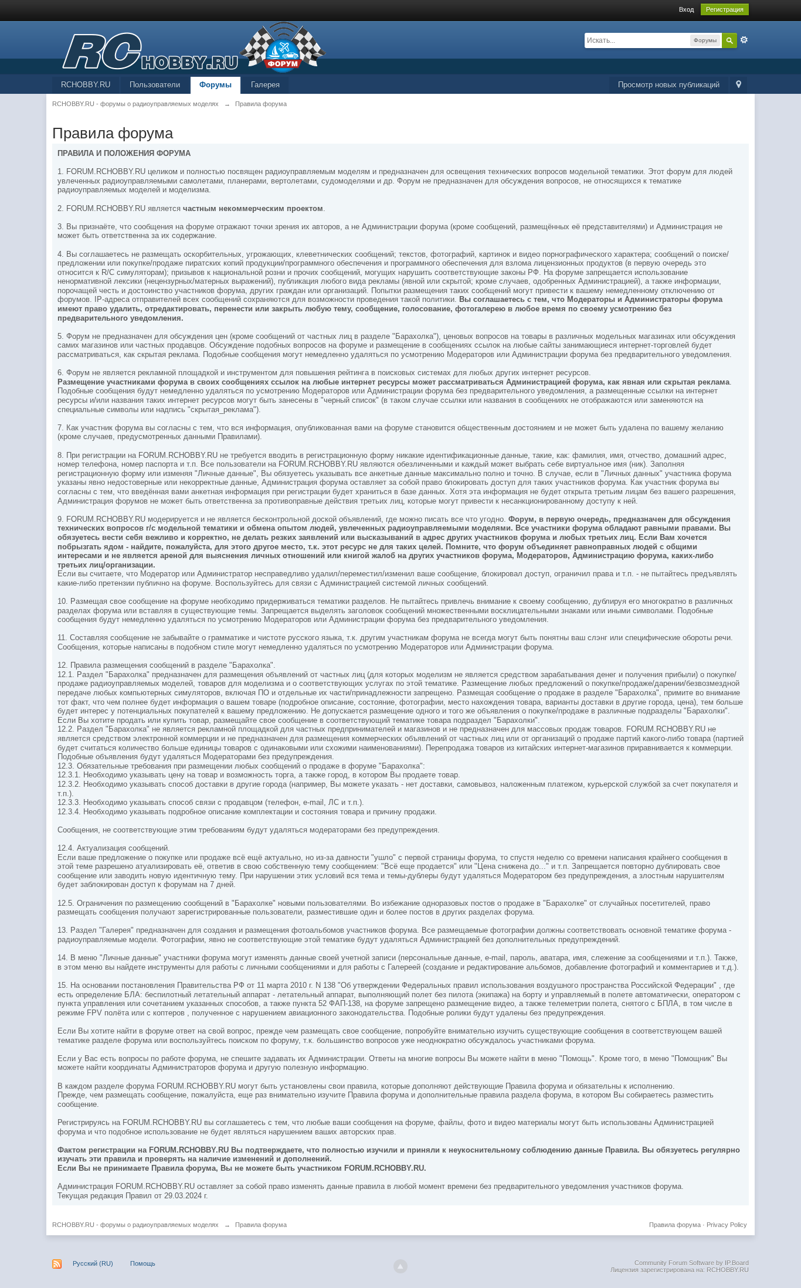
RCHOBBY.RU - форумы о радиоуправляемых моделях (135, 1224)
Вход (686, 9)
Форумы (215, 84)
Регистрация (725, 9)
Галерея (265, 84)
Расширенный (744, 40)
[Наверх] (400, 1266)
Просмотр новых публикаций (668, 84)
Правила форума (675, 1224)
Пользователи (155, 84)
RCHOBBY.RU (85, 84)
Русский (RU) (93, 1263)
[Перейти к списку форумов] (189, 46)
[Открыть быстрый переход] (738, 85)
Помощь (142, 1263)
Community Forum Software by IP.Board (691, 1262)
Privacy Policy (727, 1224)
